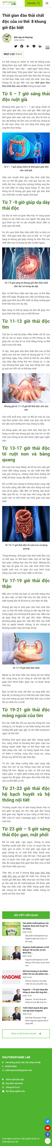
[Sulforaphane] (13, 3)
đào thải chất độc (36, 555)
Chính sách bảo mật (15, 1079)
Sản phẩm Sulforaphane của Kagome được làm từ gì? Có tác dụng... (36, 926)
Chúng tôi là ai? (13, 1087)
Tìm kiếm (31, 3)
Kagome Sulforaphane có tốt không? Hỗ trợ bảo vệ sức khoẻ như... (36, 950)
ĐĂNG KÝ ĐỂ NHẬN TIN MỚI (24, 1033)
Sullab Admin (19, 40)
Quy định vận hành (14, 1083)
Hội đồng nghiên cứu (15, 1091)
